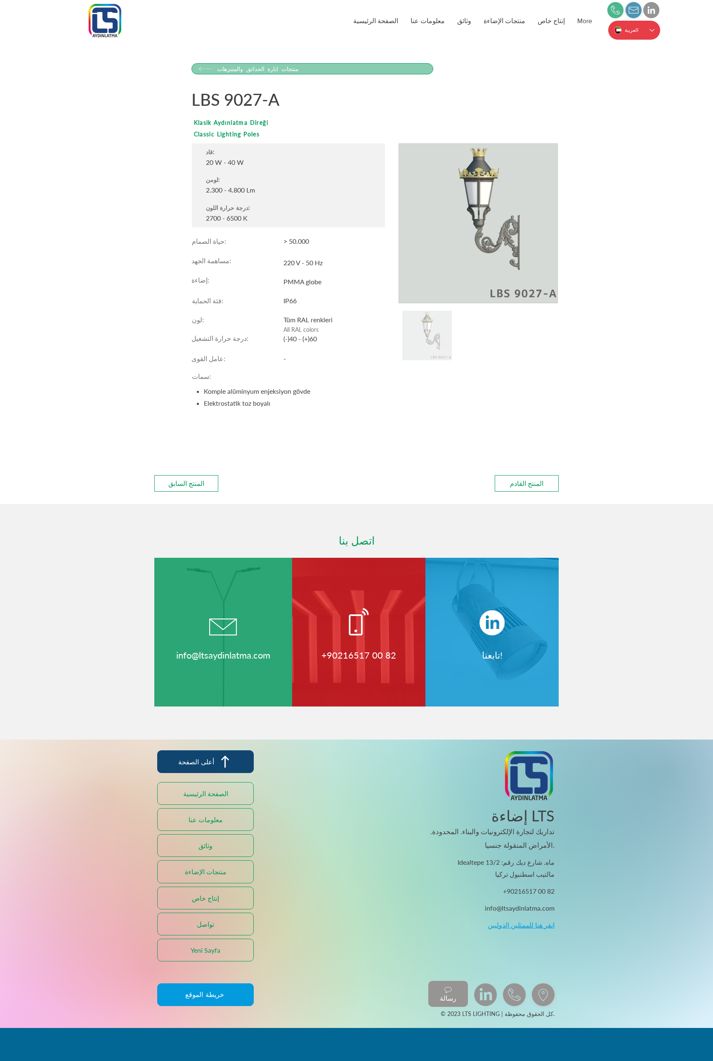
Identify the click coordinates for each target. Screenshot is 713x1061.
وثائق (205, 845)
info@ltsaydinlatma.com (223, 655)
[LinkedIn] (651, 10)
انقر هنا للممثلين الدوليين (521, 925)
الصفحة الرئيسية (205, 793)
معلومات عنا (206, 819)
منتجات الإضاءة (206, 871)
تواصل (205, 924)
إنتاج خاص (205, 898)
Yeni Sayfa (205, 950)
